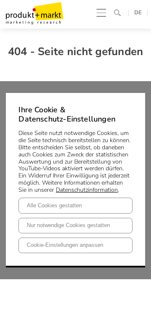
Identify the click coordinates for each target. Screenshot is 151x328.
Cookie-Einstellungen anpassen (65, 245)
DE (138, 13)
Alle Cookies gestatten (54, 206)
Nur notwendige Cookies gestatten (68, 225)
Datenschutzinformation (87, 190)
